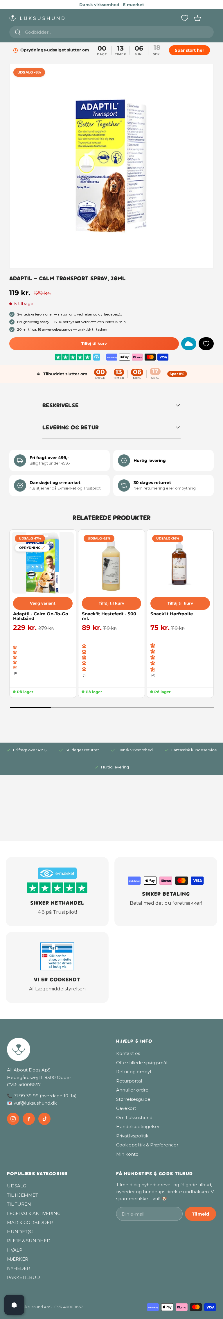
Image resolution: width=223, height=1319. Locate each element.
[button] (197, 18)
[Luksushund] (57, 1049)
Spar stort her (189, 50)
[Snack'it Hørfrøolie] (180, 563)
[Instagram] (13, 1119)
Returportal (129, 1081)
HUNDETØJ (20, 1231)
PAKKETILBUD (23, 1277)
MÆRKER (17, 1259)
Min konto (127, 1154)
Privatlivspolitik (132, 1136)
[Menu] (210, 18)
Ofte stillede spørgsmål (141, 1062)
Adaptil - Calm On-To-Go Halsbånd (40, 616)
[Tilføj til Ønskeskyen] (188, 343)
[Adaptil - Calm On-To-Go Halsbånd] (43, 563)
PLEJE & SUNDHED (29, 1240)
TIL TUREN (19, 1204)
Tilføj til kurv (94, 343)
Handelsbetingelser (138, 1126)
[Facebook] (29, 1119)
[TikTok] (44, 1119)
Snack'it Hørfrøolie (171, 614)
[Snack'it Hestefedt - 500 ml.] (112, 563)
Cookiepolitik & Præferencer (147, 1145)
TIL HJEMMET (22, 1195)
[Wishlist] (184, 18)
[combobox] (111, 32)
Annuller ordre (132, 1090)
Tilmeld (200, 1214)
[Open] (14, 1305)
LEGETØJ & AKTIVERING (33, 1213)
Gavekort (126, 1108)
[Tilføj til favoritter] (206, 343)
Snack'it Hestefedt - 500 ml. (109, 616)
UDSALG (16, 1186)
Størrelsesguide (133, 1099)
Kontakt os (128, 1053)
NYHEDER (18, 1268)
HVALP (14, 1250)
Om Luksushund (134, 1117)
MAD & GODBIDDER (30, 1222)
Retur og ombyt (134, 1071)
